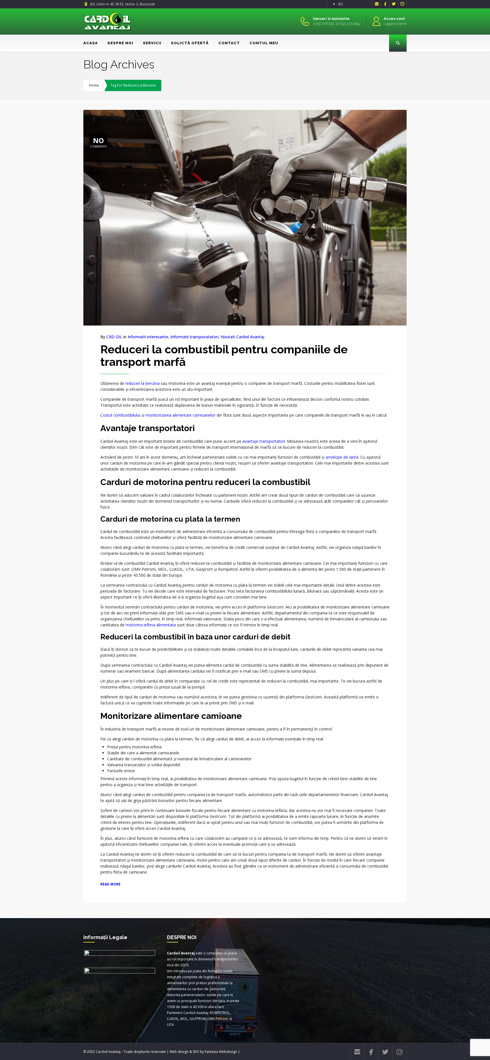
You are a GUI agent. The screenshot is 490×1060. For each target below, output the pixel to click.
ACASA (90, 43)
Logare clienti (395, 24)
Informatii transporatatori (194, 336)
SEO (196, 1051)
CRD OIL (114, 336)
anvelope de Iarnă (342, 457)
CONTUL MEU (264, 43)
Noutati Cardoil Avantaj (242, 336)
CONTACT (229, 43)
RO (340, 4)
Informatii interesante (148, 336)
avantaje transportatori (263, 441)
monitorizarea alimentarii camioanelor (180, 415)
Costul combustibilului (120, 415)
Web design (179, 1051)
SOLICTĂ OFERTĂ (190, 43)
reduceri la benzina (142, 383)
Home (94, 85)
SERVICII (152, 43)
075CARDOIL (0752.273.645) (336, 24)
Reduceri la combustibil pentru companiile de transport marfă (224, 355)
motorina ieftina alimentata (151, 624)
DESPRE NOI (120, 43)
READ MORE (110, 884)
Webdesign (228, 1051)
